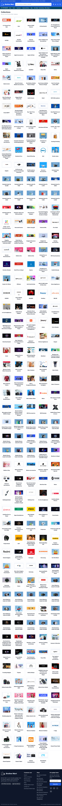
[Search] (50, 4)
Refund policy (27, 778)
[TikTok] (57, 788)
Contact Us (26, 786)
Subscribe (55, 784)
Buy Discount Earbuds (42, 781)
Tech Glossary (27, 780)
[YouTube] (51, 791)
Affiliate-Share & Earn (29, 784)
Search (25, 775)
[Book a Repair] (56, 4)
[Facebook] (51, 788)
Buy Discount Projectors (42, 792)
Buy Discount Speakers (42, 787)
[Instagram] (54, 788)
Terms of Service (28, 777)
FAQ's (25, 782)
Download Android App (29, 788)
